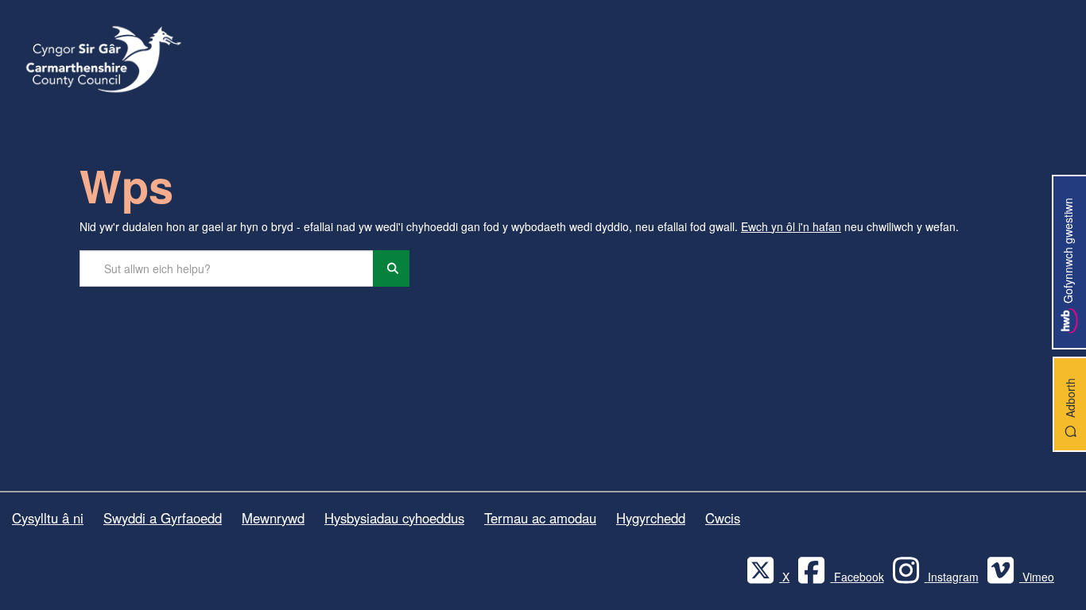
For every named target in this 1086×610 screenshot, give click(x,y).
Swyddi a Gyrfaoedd (162, 517)
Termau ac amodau (540, 517)
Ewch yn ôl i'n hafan (791, 226)
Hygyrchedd (650, 517)
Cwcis (722, 517)
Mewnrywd (273, 517)
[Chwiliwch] (391, 268)
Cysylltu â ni (47, 517)
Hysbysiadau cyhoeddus (394, 517)
